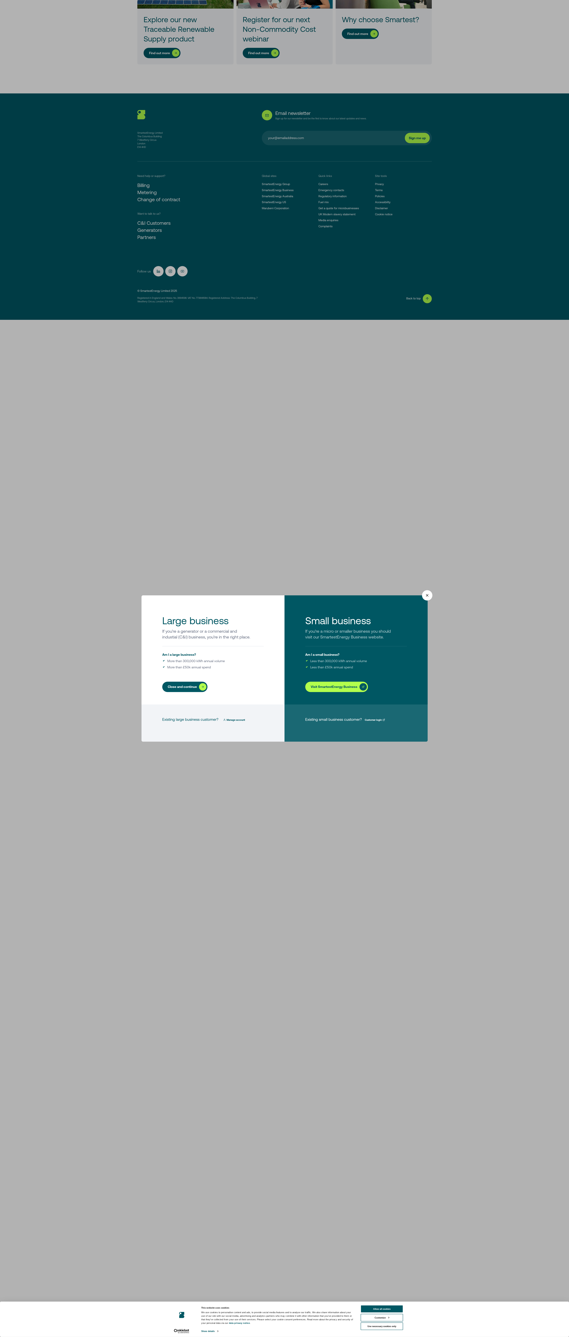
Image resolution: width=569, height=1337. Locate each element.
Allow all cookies (382, 1309)
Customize (380, 1317)
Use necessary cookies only (381, 1326)
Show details (208, 1331)
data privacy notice (239, 1323)
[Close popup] (427, 595)
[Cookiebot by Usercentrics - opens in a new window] (182, 1331)
